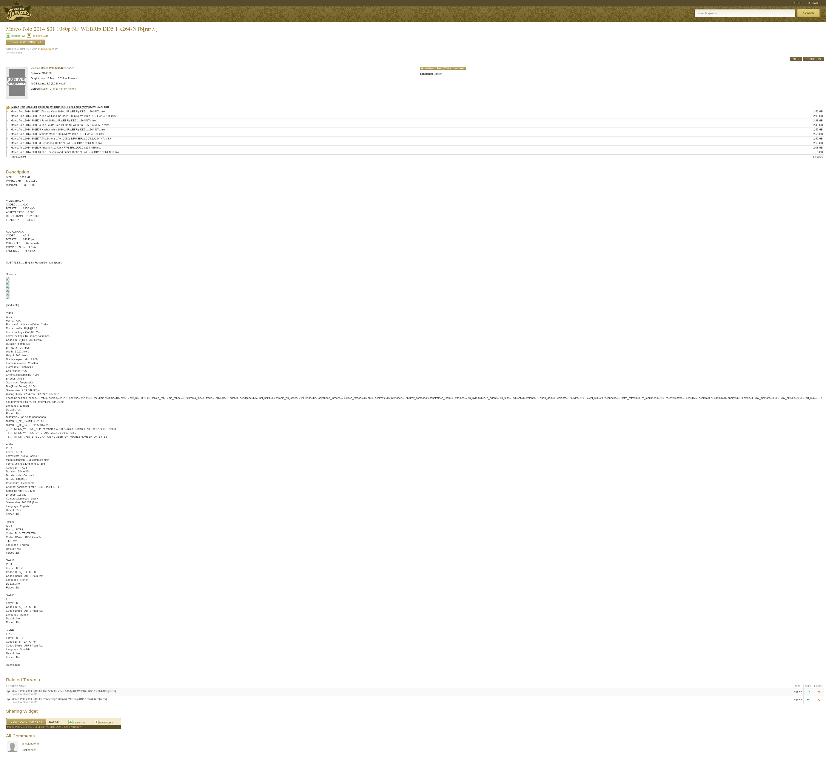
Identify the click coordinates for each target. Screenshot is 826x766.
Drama (54, 88)
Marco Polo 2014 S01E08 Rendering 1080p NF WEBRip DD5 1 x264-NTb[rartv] (59, 699)
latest (797, 3)
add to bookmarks (445, 68)
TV (56, 48)
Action (44, 88)
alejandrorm (32, 743)
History (72, 88)
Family (62, 88)
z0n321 (47, 48)
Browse (814, 3)
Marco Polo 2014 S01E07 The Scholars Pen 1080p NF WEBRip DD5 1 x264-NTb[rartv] (64, 691)
